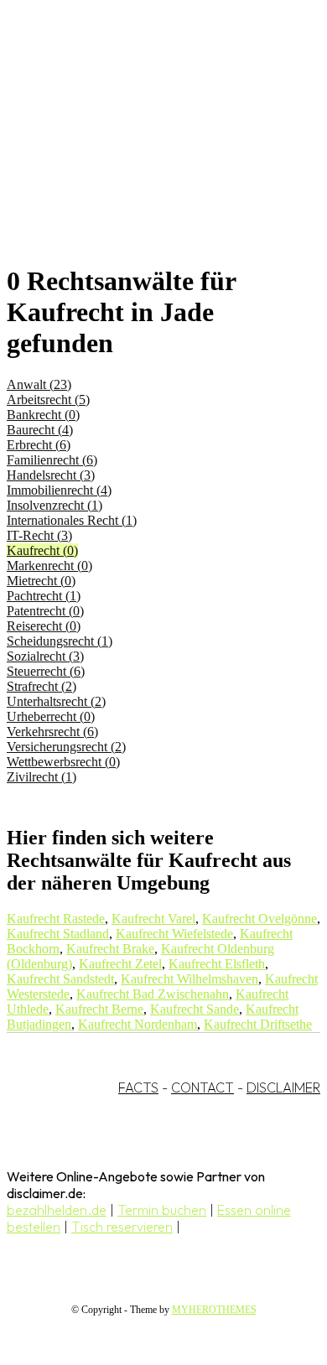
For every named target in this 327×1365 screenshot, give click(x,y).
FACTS (138, 1087)
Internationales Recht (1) (72, 520)
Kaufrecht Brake (110, 949)
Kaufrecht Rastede (56, 918)
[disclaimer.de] (147, 152)
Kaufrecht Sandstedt (60, 979)
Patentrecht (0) (45, 611)
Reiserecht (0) (43, 626)
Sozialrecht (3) (45, 656)
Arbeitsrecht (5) (48, 399)
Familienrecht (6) (52, 460)
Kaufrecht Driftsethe (258, 1024)
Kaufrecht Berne (99, 1009)
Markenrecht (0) (49, 565)
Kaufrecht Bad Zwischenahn (152, 994)
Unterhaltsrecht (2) (56, 701)
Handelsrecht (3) (51, 475)
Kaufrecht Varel (153, 918)
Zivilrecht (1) (41, 777)
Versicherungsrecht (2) (66, 747)
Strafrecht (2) (41, 686)
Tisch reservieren (122, 1226)
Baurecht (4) (40, 430)
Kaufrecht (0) (42, 550)
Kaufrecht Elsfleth (217, 964)
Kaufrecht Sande (194, 1009)
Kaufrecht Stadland (58, 933)
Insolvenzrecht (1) (54, 505)
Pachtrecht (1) (43, 596)
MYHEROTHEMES (214, 1310)
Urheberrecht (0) (51, 716)
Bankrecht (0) (43, 414)
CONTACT (202, 1087)
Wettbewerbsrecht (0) (63, 762)
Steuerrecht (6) (46, 671)
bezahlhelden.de (56, 1210)
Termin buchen (161, 1210)
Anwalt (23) (39, 384)
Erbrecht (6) (38, 445)
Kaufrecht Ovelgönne (259, 918)
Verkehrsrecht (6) (52, 731)
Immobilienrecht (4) (59, 490)
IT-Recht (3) (39, 535)
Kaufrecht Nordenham (137, 1024)
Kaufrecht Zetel (120, 964)
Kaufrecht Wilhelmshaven (189, 979)
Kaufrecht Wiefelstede (174, 933)
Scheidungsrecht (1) (59, 641)
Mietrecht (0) (41, 581)
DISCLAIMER (283, 1087)
